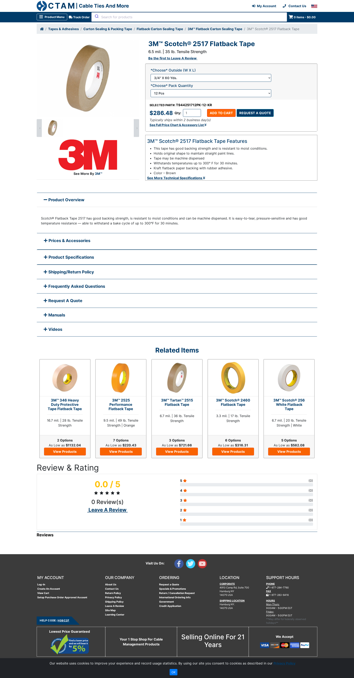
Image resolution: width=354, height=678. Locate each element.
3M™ (98, 174)
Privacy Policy (113, 597)
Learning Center (114, 614)
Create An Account (48, 588)
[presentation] (39, 128)
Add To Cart (221, 113)
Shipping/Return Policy (70, 272)
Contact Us (112, 588)
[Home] (42, 29)
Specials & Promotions (172, 588)
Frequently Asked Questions (76, 286)
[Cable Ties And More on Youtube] (203, 565)
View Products (65, 451)
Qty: (178, 113)
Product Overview (65, 199)
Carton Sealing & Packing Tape (107, 29)
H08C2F (63, 620)
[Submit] (96, 16)
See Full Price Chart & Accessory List (177, 125)
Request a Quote (255, 113)
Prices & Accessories (69, 240)
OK (173, 672)
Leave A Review (114, 605)
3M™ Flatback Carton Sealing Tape (215, 29)
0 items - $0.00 (305, 17)
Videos (54, 329)
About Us (110, 584)
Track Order (81, 17)
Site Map (110, 610)
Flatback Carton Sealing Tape (160, 29)
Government (166, 601)
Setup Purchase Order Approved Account (62, 597)
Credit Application (170, 605)
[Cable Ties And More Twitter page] (192, 565)
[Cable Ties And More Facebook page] (180, 565)
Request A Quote (64, 300)
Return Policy (113, 593)
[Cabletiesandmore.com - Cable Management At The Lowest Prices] (42, 6)
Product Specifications (71, 257)
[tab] (177, 241)
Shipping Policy (114, 601)
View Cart (43, 593)
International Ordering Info (175, 597)
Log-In (41, 584)
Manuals (56, 315)
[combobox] (189, 17)
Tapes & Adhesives (63, 29)
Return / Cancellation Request (177, 593)
